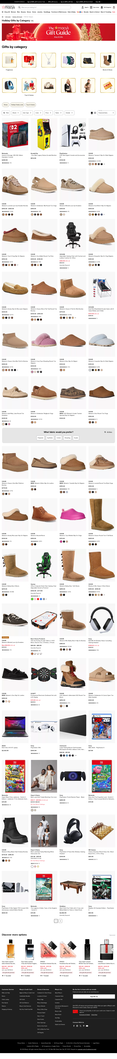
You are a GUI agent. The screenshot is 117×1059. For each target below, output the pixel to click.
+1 (104, 214)
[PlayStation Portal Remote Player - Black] (73, 776)
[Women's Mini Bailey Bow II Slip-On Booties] (73, 619)
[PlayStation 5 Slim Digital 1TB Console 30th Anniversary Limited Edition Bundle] (15, 887)
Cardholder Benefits (25, 996)
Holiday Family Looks (17, 104)
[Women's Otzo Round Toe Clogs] (101, 392)
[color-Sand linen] (35, 810)
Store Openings (41, 1022)
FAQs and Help (6, 992)
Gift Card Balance (24, 1002)
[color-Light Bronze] (32, 489)
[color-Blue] (41, 599)
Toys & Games (30, 104)
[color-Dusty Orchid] (32, 372)
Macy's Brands (41, 1006)
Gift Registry (40, 1032)
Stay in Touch (40, 1016)
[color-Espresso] (12, 318)
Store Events (40, 1019)
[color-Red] (38, 599)
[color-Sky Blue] (90, 370)
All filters (109, 432)
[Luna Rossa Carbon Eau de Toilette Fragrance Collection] (106, 949)
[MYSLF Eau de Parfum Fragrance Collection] (87, 949)
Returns (4, 1006)
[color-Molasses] (38, 214)
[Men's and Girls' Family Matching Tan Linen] (44, 776)
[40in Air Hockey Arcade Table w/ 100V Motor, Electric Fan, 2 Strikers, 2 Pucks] (44, 619)
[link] (15, 158)
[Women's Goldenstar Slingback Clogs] (44, 392)
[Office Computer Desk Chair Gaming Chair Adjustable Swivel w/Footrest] (44, 565)
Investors (57, 1002)
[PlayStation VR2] (44, 726)
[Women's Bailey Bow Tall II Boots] (73, 565)
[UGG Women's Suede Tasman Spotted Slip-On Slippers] (73, 392)
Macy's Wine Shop (42, 1009)
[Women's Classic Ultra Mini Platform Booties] (15, 462)
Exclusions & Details (84, 1014)
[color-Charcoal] (96, 265)
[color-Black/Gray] (96, 214)
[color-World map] (64, 755)
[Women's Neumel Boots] (44, 514)
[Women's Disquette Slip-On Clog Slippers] (101, 235)
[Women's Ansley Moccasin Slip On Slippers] (15, 514)
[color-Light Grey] (9, 318)
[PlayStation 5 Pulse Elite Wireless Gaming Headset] (73, 831)
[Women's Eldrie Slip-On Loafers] (44, 462)
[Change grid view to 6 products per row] (95, 113)
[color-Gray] (70, 318)
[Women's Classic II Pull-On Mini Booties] (73, 288)
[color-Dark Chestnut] (41, 214)
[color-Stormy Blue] (102, 214)
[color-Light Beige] (32, 810)
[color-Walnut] (35, 654)
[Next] (26, 134)
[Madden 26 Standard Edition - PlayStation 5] (101, 887)
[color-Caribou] (99, 214)
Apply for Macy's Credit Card (27, 992)
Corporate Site (58, 999)
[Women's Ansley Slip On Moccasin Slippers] (15, 288)
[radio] (89, 164)
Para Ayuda (5, 1002)
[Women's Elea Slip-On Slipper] (73, 340)
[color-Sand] (3, 214)
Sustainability (58, 1021)
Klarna (3, 996)
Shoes (6, 104)
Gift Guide (8, 16)
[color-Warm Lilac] (70, 649)
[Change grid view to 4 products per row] (92, 113)
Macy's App (40, 999)
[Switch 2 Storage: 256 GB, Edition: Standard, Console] (15, 134)
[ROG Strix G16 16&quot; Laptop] (15, 726)
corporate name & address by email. (87, 1049)
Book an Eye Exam (42, 1026)
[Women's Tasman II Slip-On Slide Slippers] (101, 134)
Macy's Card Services (25, 1006)
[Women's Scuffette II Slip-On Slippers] (101, 184)
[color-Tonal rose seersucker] (35, 866)
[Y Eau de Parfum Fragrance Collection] (29, 949)
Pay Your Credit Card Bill (26, 1009)
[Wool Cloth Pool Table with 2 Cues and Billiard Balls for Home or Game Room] (73, 887)
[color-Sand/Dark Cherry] (93, 164)
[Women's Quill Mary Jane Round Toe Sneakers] (15, 392)
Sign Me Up (94, 996)
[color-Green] (32, 599)
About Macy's (58, 992)
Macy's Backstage (42, 1002)
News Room (58, 1014)
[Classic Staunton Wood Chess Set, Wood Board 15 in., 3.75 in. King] (101, 831)
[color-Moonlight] (90, 164)
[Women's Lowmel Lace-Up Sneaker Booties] (15, 184)
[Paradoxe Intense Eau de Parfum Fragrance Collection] (48, 949)
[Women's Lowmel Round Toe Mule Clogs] (101, 462)
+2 (17, 265)
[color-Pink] (35, 599)
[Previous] (4, 134)
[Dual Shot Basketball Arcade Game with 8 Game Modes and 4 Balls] (101, 288)
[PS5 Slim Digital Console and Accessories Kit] (73, 134)
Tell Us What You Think (43, 1029)
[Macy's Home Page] (8, 7)
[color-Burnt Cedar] (102, 595)
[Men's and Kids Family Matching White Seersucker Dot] (44, 831)
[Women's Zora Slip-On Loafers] (15, 674)
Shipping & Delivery (7, 1009)
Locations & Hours (42, 996)
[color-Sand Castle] (3, 424)
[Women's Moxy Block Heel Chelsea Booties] (15, 831)
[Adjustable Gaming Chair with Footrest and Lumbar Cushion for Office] (73, 235)
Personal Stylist (41, 1012)
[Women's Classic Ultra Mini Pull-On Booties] (15, 340)
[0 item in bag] (114, 7)
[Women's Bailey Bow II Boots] (15, 565)
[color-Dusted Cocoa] (12, 265)
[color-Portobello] (15, 265)
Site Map (57, 1018)
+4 (75, 317)
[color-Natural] (38, 654)
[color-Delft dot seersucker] (32, 866)
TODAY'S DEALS (19, 2)
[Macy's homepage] (3, 17)
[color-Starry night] (67, 755)
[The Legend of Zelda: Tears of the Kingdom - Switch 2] (44, 887)
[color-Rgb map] (70, 755)
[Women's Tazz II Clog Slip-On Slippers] (15, 235)
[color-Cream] (35, 372)
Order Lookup (5, 999)
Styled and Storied (60, 1024)
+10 (76, 755)
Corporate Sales (59, 996)
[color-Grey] (44, 599)
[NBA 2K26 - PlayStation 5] (101, 726)
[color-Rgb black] (73, 755)
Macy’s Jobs (58, 1011)
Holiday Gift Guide (17, 16)
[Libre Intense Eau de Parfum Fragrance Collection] (10, 949)
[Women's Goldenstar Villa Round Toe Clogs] (44, 184)
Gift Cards (22, 999)
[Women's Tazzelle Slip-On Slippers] (73, 462)
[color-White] (41, 654)
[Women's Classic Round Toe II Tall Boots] (101, 514)
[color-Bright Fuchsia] (61, 541)
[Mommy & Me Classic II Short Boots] (101, 565)
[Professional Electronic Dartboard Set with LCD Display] (44, 674)
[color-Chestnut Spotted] (12, 214)
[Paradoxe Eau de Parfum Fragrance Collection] (68, 949)
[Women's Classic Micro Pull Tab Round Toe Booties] (44, 288)
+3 (104, 164)
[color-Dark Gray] (99, 164)
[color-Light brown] (32, 654)
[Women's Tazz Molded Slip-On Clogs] (73, 514)
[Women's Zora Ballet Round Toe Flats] (44, 235)
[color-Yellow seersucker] (38, 866)
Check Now (94, 1014)
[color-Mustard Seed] (32, 214)
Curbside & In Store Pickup (44, 992)
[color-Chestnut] (96, 164)
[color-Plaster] (64, 706)
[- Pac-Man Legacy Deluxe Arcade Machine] (44, 134)
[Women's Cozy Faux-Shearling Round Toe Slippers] (44, 340)
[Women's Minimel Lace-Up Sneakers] (73, 184)
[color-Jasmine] (64, 214)
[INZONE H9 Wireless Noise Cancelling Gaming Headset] (101, 619)
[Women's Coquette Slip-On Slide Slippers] (101, 340)
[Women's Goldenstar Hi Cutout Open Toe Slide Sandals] (101, 674)
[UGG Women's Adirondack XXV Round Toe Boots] (73, 674)
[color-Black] (102, 164)
